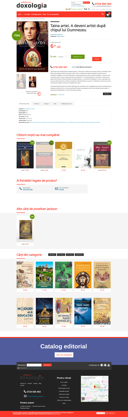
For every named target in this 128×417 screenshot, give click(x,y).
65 (82, 291)
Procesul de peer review (39, 406)
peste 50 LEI (79, 254)
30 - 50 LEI (70, 254)
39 (24, 327)
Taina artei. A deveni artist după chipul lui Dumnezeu (33, 18)
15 (24, 244)
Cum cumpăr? (64, 382)
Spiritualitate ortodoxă (29, 108)
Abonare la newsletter (67, 13)
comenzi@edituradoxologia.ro (35, 396)
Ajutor (97, 9)
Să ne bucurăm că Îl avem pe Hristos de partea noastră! (44, 320)
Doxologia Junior (36, 14)
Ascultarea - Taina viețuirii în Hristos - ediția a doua (25, 284)
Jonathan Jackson (56, 34)
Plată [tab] (55, 103)
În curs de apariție (53, 14)
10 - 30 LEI (61, 254)
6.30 (43, 174)
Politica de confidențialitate (64, 400)
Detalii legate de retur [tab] (66, 103)
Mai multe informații (56, 413)
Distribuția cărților (24, 408)
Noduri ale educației (25, 321)
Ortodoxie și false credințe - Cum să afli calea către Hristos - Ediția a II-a (102, 320)
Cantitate (61, 56)
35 (24, 291)
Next (50, 47)
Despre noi (23, 383)
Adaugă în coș (77, 57)
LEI (28, 171)
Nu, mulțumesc (110, 413)
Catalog (35, 383)
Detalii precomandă (64, 394)
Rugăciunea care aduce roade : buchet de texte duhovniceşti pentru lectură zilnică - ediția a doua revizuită (64, 282)
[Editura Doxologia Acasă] (32, 5)
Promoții (27, 14)
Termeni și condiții (64, 397)
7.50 (24, 171)
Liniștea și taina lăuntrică (25, 239)
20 (63, 291)
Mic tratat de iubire (102, 165)
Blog (44, 14)
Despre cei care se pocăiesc (63, 165)
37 (43, 291)
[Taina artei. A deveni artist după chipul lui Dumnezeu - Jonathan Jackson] (32, 46)
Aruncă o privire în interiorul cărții (32, 92)
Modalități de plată (64, 391)
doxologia (97, 122)
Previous (15, 47)
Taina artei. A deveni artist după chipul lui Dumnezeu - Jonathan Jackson (59, 122)
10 (63, 171)
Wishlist (93, 9)
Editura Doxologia (90, 122)
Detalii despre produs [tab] (24, 103)
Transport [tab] (46, 103)
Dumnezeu (38, 122)
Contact (22, 385)
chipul (34, 122)
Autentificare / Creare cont (105, 9)
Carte (19, 14)
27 (63, 327)
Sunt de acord (100, 413)
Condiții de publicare (25, 406)
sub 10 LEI (52, 254)
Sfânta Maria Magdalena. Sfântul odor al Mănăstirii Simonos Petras (25, 164)
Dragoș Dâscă (60, 36)
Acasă (18, 18)
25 (82, 170)
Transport (64, 385)
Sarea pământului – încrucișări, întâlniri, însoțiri (44, 167)
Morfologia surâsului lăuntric (83, 284)
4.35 (101, 170)
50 (101, 327)
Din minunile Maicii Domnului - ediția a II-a (63, 321)
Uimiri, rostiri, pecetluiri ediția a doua (83, 321)
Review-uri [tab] (36, 103)
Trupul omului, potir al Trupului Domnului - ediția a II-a (102, 284)
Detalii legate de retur (64, 388)
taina (31, 122)
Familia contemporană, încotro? (44, 284)
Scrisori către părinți (83, 165)
